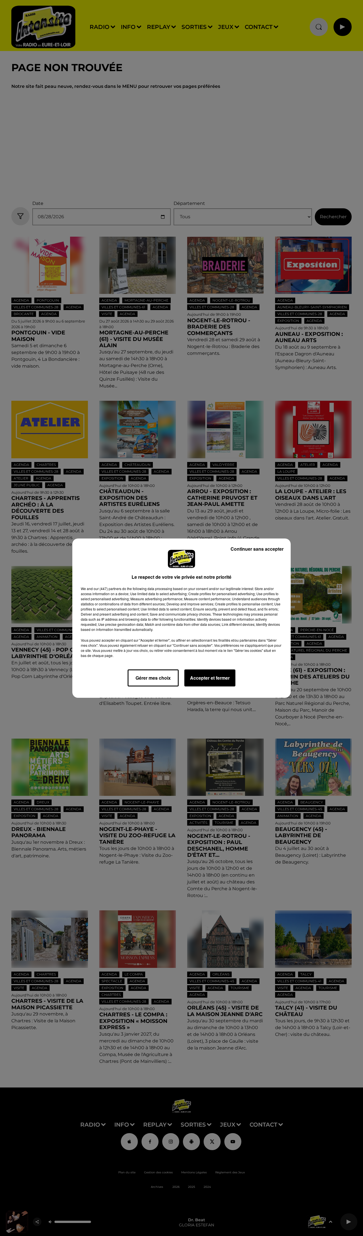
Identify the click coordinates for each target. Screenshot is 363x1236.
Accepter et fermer (210, 678)
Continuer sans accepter (257, 549)
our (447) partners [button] (107, 588)
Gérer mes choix (153, 678)
